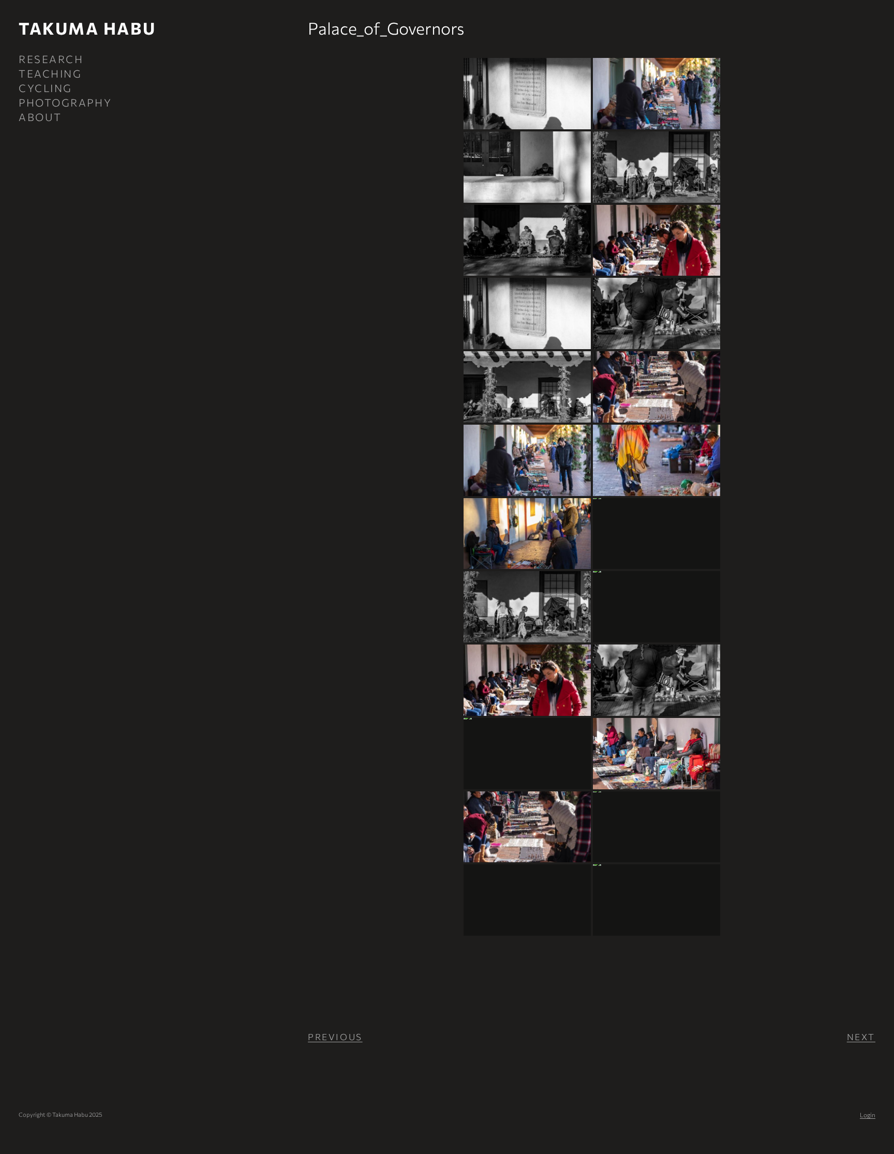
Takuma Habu (87, 28)
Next (861, 1036)
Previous (335, 1036)
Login (867, 1114)
